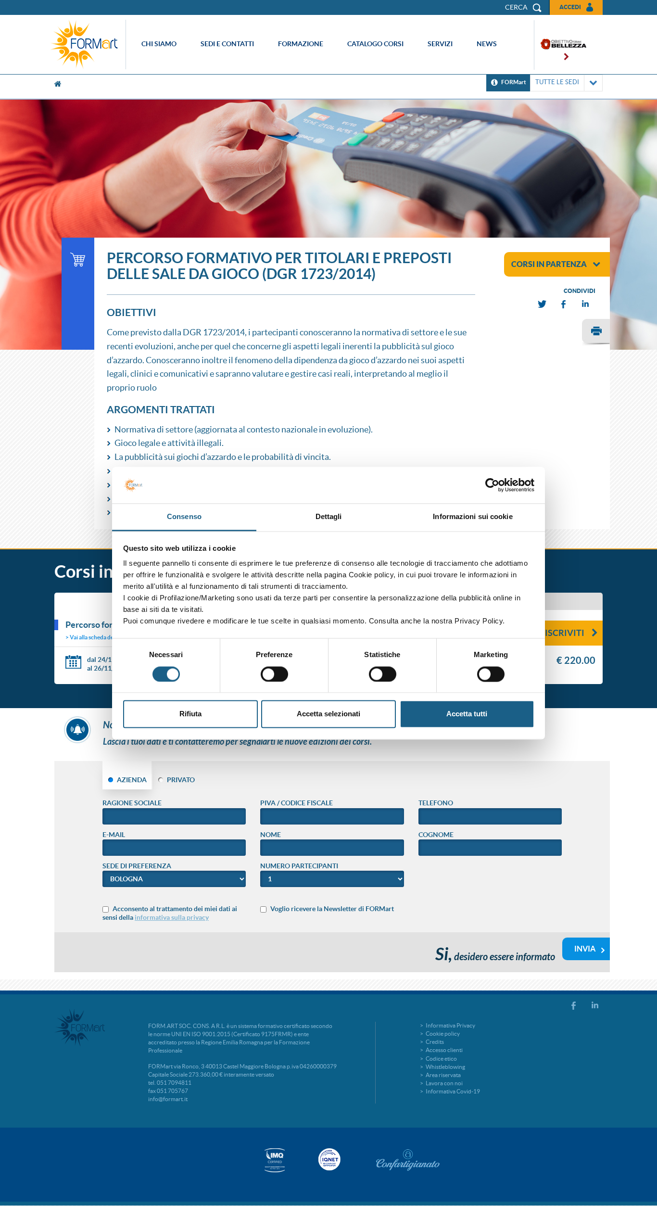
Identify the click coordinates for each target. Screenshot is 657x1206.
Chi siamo (159, 44)
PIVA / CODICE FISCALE (296, 803)
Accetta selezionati (328, 714)
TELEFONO (435, 803)
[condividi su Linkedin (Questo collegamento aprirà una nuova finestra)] (586, 304)
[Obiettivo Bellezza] (560, 45)
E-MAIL (113, 834)
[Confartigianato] (408, 1160)
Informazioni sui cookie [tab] (472, 517)
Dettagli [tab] (329, 517)
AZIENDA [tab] (132, 780)
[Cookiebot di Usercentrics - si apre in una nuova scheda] (492, 485)
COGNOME (436, 834)
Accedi (570, 7)
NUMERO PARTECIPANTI (299, 866)
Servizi (440, 44)
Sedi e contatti (227, 44)
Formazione (300, 44)
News (487, 44)
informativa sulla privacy (172, 917)
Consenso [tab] (184, 517)
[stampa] (596, 332)
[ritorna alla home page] (86, 44)
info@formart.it (168, 1099)
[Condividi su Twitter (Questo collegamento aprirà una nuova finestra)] (542, 304)
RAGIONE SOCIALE (132, 803)
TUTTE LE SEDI (557, 82)
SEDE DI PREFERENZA (136, 866)
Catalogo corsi (375, 44)
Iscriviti (564, 633)
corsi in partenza (549, 264)
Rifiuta (190, 714)
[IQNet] (328, 1159)
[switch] (274, 674)
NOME (270, 834)
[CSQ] (275, 1160)
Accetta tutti (466, 714)
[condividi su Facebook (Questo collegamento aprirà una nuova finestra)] (564, 304)
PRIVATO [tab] (181, 780)
